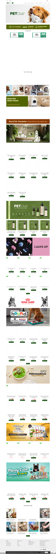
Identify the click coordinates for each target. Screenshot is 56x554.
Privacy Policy (8, 545)
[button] (48, 3)
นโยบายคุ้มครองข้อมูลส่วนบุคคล (30, 552)
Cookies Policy (36, 552)
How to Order (8, 542)
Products (7, 541)
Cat (17, 542)
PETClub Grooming (31, 542)
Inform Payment (8, 543)
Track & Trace (8, 544)
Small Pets (19, 545)
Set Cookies (42, 552)
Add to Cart (11, 159)
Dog (18, 541)
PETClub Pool (31, 544)
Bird (18, 544)
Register (10, 0)
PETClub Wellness (31, 541)
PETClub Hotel (31, 543)
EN (48, 0)
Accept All (46, 552)
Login (7, 0)
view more (28, 293)
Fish (18, 543)
